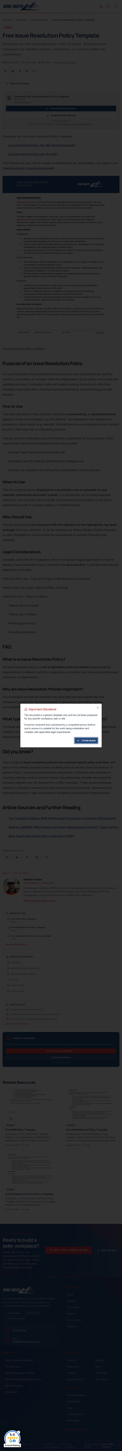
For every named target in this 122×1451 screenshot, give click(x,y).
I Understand (88, 740)
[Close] (97, 707)
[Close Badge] (18, 1432)
